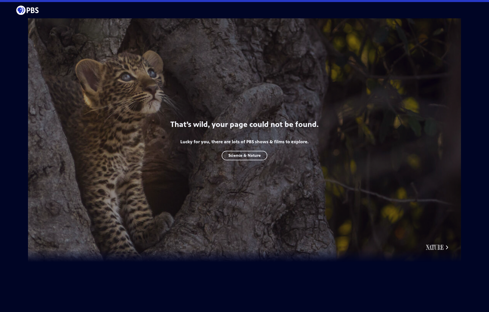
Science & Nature (244, 155)
